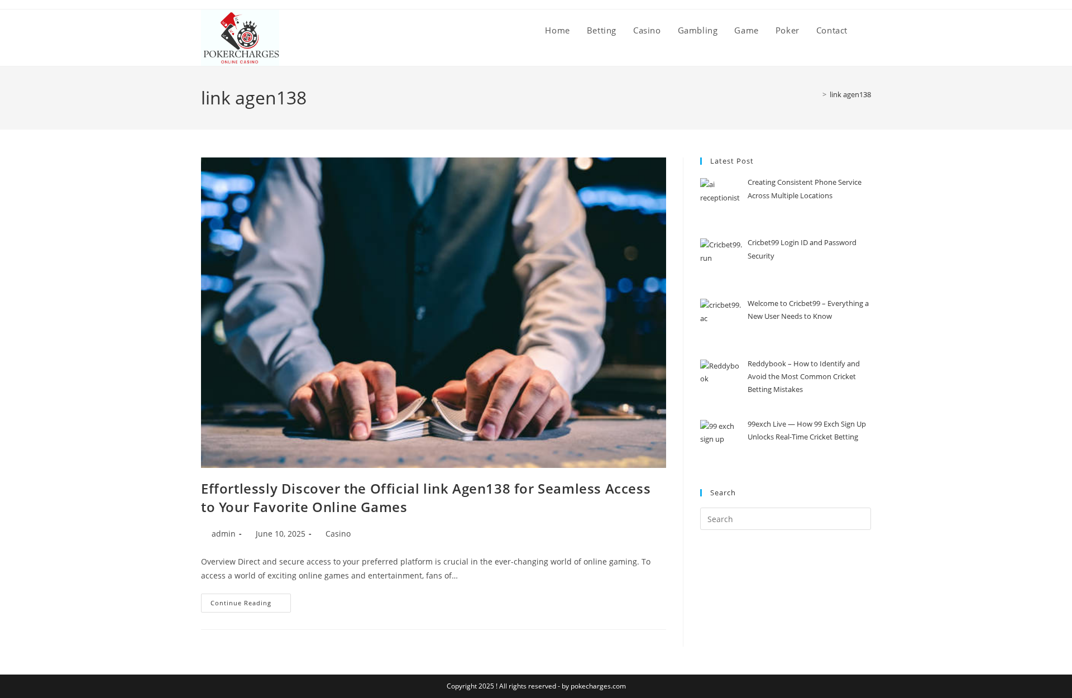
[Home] (816, 94)
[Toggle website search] (867, 30)
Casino (338, 533)
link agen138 (850, 94)
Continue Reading (250, 600)
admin (224, 533)
